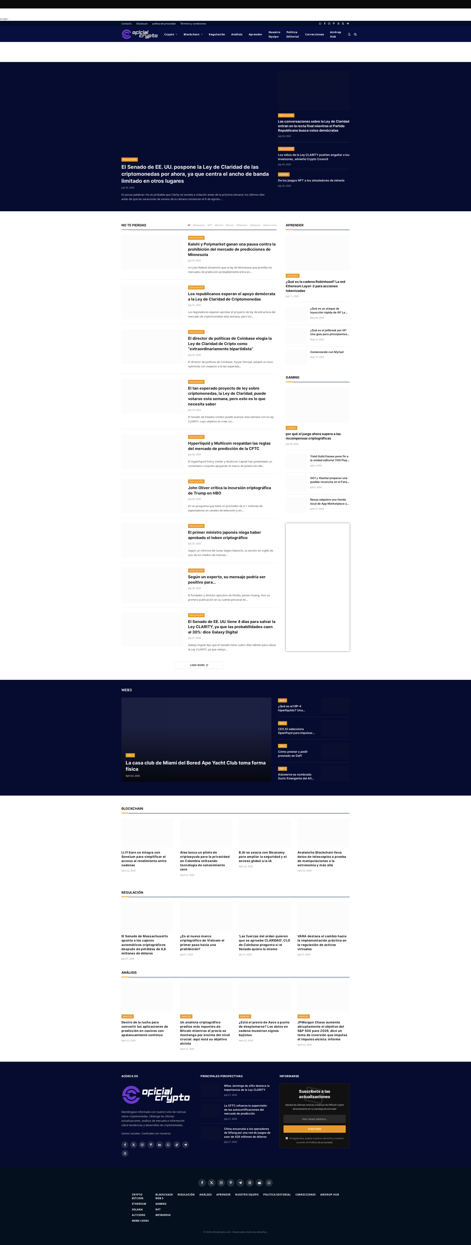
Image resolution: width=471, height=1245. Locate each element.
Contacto (126, 23)
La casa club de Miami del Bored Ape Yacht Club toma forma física (196, 766)
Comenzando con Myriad (326, 352)
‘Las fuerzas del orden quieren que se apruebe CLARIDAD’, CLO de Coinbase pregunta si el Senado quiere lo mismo (264, 942)
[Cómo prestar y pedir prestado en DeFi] (335, 751)
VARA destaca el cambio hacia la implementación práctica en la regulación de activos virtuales (322, 942)
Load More (197, 665)
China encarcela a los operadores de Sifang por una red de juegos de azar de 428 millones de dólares (247, 1132)
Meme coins (270, 225)
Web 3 (130, 755)
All (189, 225)
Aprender (255, 34)
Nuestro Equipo (274, 34)
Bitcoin (230, 225)
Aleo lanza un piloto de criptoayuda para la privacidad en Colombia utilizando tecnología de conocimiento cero (205, 861)
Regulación (217, 34)
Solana (137, 1209)
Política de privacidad (320, 1142)
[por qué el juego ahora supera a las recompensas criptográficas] (318, 405)
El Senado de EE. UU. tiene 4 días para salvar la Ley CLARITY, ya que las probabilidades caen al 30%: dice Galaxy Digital (231, 626)
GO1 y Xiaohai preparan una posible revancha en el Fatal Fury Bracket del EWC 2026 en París (329, 480)
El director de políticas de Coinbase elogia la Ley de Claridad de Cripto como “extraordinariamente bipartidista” (230, 343)
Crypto (169, 34)
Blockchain (191, 34)
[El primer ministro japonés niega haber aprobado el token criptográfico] (152, 540)
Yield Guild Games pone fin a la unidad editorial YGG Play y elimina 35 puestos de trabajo (329, 458)
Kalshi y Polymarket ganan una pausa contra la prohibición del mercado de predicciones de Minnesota (232, 249)
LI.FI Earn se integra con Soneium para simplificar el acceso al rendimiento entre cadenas (144, 859)
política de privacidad (164, 23)
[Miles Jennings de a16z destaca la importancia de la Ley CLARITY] (211, 1090)
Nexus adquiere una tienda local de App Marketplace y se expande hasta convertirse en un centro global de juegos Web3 (328, 502)
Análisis (236, 34)
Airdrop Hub (335, 34)
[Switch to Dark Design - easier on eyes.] (349, 34)
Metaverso (199, 225)
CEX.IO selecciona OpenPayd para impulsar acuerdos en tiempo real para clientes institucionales (295, 731)
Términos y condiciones (193, 23)
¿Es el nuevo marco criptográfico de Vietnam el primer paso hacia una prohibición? (202, 942)
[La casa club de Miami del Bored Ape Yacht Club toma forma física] (196, 739)
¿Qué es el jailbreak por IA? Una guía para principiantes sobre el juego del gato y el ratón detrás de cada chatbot (329, 332)
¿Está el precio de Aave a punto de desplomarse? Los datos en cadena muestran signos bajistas (264, 1028)
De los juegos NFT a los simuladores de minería (311, 180)
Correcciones (314, 34)
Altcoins (219, 225)
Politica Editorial (292, 34)
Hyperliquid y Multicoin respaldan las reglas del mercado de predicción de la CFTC (229, 446)
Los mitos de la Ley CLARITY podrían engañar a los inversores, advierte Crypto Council (314, 157)
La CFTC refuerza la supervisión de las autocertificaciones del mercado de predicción (245, 1109)
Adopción (255, 225)
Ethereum (241, 225)
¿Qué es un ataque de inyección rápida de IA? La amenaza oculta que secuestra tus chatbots (327, 311)
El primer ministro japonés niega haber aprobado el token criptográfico (224, 535)
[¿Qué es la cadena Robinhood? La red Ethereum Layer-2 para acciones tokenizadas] (318, 253)
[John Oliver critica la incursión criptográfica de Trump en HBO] (152, 495)
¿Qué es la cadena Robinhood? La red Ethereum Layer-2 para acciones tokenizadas (315, 286)
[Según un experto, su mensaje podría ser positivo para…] (152, 585)
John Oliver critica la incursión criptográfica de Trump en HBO (229, 490)
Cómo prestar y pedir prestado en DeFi (293, 753)
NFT (210, 225)
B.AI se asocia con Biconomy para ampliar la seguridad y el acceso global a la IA (263, 857)
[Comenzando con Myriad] (296, 357)
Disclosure (142, 23)
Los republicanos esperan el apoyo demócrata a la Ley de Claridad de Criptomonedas (231, 296)
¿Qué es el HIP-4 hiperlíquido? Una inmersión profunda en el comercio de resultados (295, 708)
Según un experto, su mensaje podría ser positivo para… (227, 579)
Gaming (283, 174)
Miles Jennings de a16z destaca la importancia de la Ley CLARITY (247, 1087)
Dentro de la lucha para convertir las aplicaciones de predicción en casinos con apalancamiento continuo (144, 1028)
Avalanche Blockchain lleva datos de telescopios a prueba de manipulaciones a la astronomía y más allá (322, 859)
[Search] (355, 34)
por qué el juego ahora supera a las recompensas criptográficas (313, 436)
